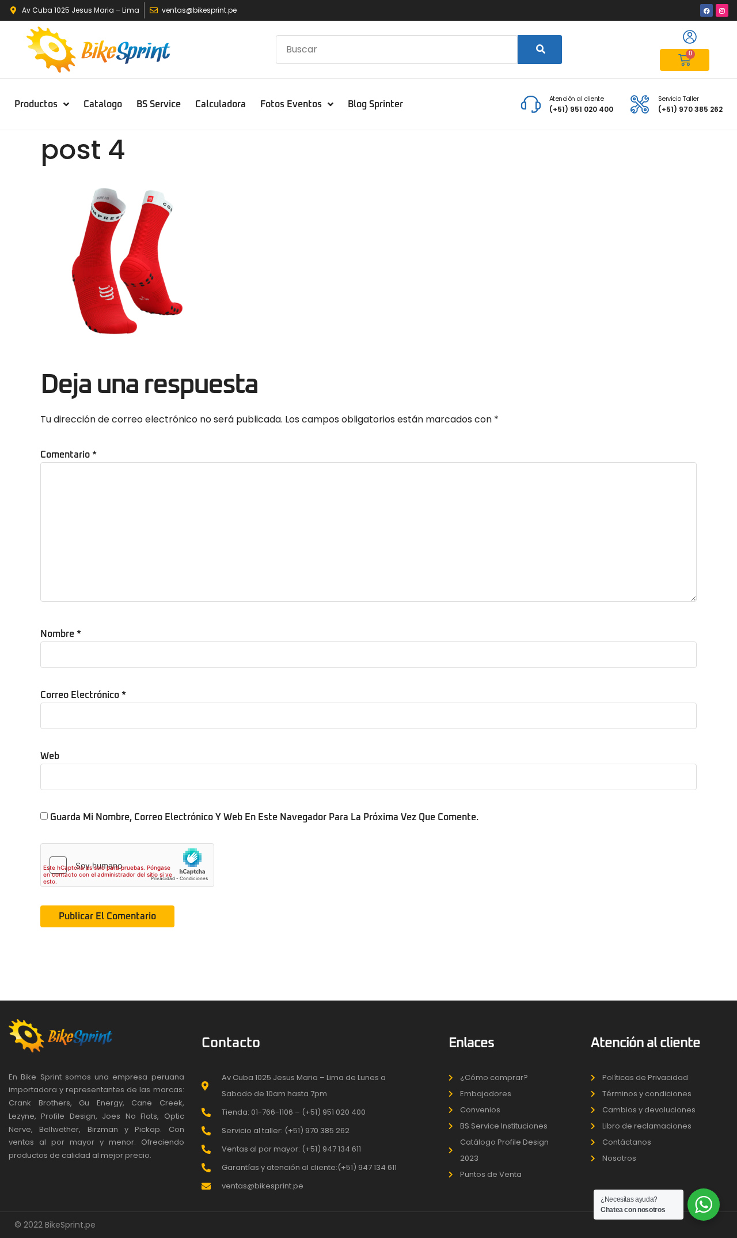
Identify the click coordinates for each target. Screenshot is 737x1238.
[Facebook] (706, 10)
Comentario (68, 454)
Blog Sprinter (375, 104)
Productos (36, 104)
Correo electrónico (83, 695)
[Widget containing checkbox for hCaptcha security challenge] (127, 865)
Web (49, 756)
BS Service (158, 104)
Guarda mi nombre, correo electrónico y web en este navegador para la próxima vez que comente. (264, 817)
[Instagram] (722, 10)
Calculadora (220, 104)
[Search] (540, 49)
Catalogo (102, 104)
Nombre (60, 634)
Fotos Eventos (291, 104)
